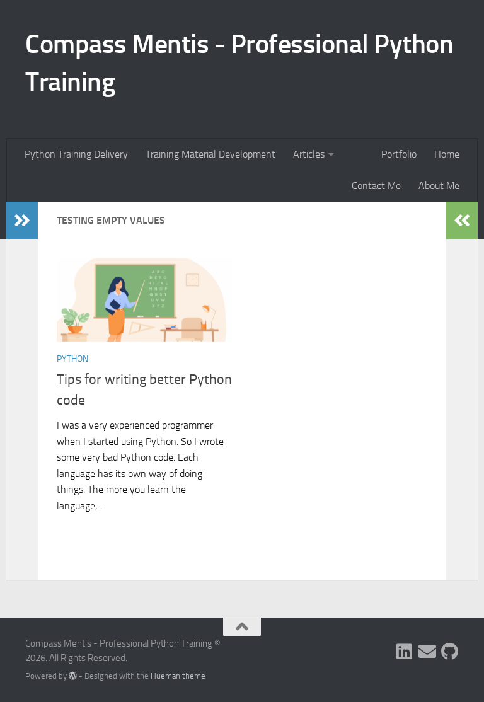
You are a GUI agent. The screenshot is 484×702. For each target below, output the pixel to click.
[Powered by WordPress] (73, 676)
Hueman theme (178, 676)
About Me (438, 186)
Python (72, 359)
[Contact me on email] (427, 651)
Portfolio (399, 154)
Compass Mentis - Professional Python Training (239, 63)
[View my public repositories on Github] (450, 651)
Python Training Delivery (76, 154)
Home (446, 154)
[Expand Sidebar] (22, 220)
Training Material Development (210, 154)
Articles (309, 154)
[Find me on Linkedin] (404, 651)
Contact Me (376, 186)
